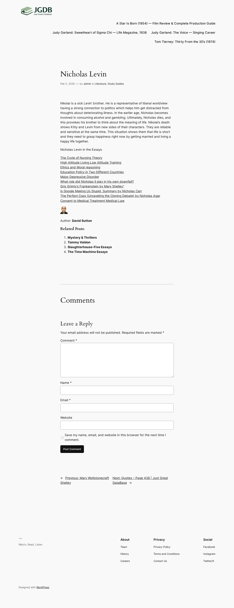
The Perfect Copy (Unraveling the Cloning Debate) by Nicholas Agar (110, 196)
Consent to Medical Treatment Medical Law (92, 201)
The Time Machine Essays (88, 252)
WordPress (42, 587)
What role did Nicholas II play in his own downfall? (97, 181)
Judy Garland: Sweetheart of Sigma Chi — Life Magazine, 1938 (99, 32)
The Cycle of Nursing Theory (81, 158)
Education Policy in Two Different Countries (92, 172)
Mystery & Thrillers (82, 237)
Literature (100, 83)
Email (65, 400)
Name (66, 383)
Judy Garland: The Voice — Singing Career (183, 32)
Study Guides (116, 83)
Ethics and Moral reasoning (80, 167)
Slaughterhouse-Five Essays (90, 247)
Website (66, 417)
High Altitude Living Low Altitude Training (90, 162)
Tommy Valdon (79, 242)
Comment (68, 340)
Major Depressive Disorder (79, 177)
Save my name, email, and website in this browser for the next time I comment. (115, 437)
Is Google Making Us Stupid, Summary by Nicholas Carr (101, 191)
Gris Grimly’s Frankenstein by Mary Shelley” (92, 186)
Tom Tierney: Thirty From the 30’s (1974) (184, 42)
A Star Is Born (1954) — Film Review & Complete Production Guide (165, 23)
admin (87, 83)
